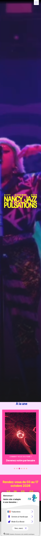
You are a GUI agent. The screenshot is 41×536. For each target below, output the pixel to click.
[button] (36, 2)
